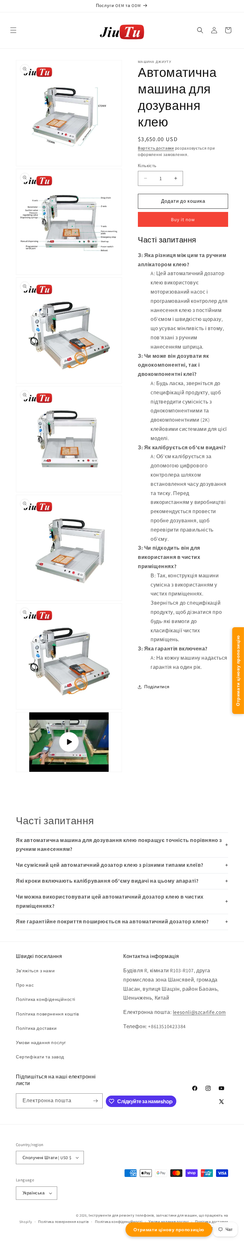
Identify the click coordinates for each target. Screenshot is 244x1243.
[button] (13, 30)
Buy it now (183, 219)
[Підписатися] (95, 1100)
